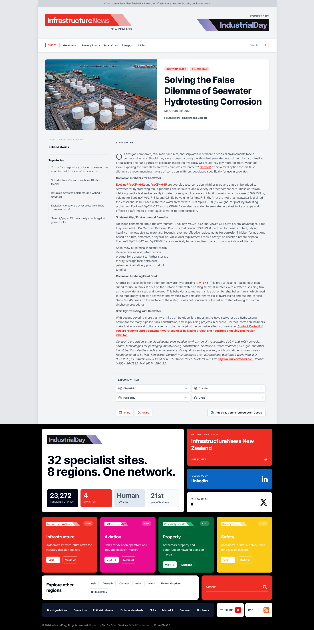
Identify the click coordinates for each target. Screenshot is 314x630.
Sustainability (176, 69)
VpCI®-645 (159, 184)
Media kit (70, 559)
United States (99, 591)
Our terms (203, 610)
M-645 (203, 282)
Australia (107, 583)
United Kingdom (170, 583)
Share (126, 412)
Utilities (141, 45)
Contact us (80, 610)
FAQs (153, 610)
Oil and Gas (199, 69)
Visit (51, 559)
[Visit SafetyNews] (238, 524)
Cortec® (205, 167)
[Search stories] (265, 587)
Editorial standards (131, 610)
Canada (124, 583)
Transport (127, 45)
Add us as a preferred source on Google (239, 412)
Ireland (151, 583)
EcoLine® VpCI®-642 (130, 184)
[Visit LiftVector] (121, 524)
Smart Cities (111, 45)
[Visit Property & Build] (180, 524)
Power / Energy (91, 45)
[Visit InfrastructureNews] (63, 524)
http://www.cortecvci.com (235, 359)
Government (70, 45)
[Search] (265, 45)
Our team (185, 610)
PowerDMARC (162, 625)
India (138, 583)
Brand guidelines (57, 610)
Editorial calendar (103, 610)
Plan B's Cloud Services (114, 625)
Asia (93, 583)
